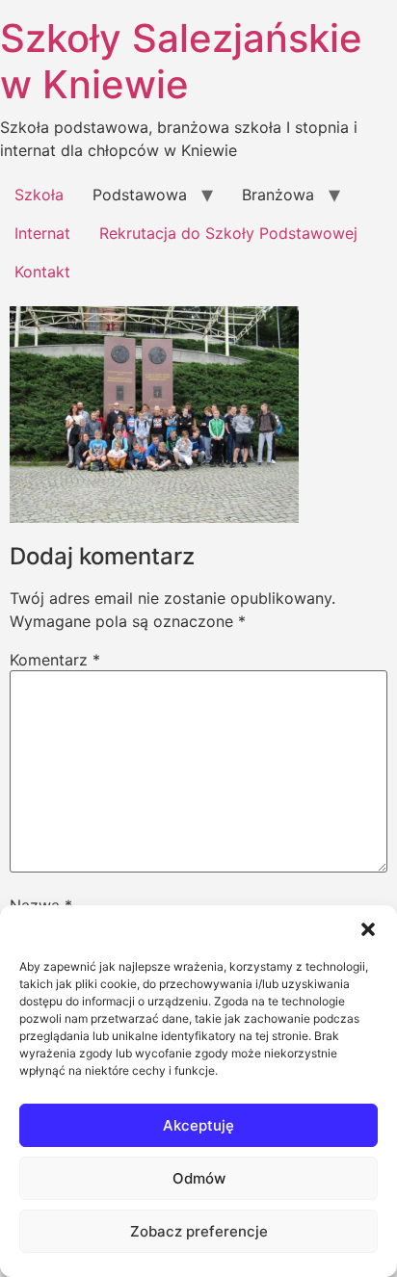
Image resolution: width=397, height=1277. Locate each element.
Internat (42, 233)
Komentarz (55, 659)
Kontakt (42, 271)
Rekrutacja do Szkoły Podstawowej (228, 233)
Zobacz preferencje (199, 1231)
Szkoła (39, 194)
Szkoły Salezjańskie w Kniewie (181, 61)
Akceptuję (198, 1125)
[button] (368, 929)
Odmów (198, 1178)
